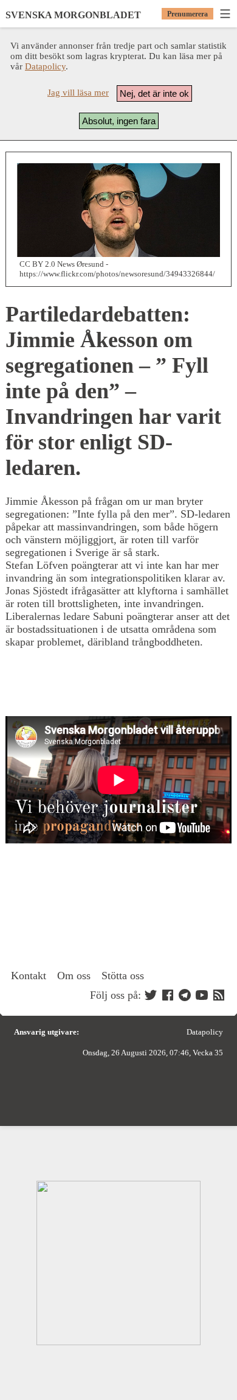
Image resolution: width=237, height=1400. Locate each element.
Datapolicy (45, 66)
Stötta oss (122, 975)
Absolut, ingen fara (119, 121)
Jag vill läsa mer (78, 92)
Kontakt (28, 975)
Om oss (74, 975)
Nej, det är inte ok (154, 93)
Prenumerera (187, 14)
